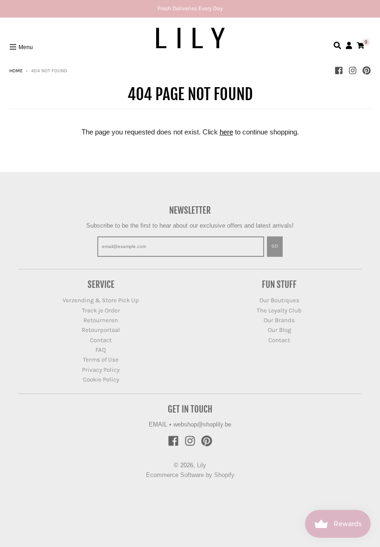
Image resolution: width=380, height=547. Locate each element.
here (226, 132)
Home (16, 71)
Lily (201, 465)
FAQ (100, 349)
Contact (101, 340)
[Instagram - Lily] (352, 70)
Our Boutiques (279, 300)
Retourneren (100, 320)
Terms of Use (101, 359)
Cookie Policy (101, 379)
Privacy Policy (101, 369)
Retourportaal (101, 329)
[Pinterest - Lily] (366, 70)
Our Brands (279, 320)
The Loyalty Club (279, 310)
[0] (360, 45)
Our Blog (279, 329)
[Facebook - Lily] (339, 70)
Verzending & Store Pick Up (101, 300)
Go (275, 246)
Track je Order (101, 310)
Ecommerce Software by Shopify (190, 474)
